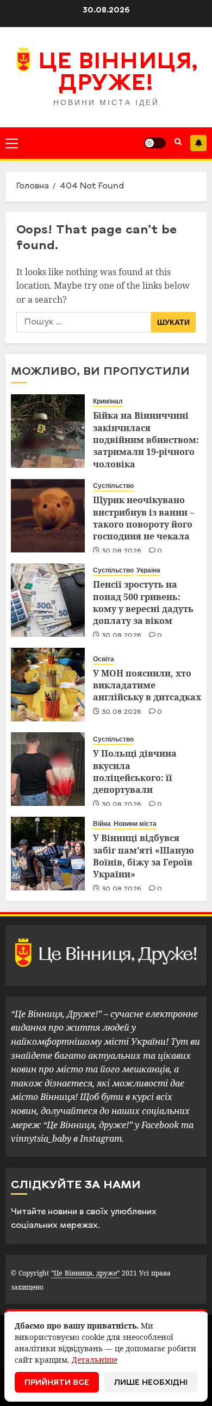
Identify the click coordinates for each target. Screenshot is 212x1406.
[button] (11, 143)
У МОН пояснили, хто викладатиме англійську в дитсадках (147, 685)
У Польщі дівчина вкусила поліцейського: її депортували (135, 771)
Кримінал (108, 401)
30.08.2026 (122, 551)
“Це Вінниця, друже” (85, 1273)
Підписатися (198, 143)
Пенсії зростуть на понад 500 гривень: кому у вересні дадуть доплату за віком (143, 602)
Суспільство (113, 486)
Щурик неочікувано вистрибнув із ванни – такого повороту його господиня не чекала (143, 518)
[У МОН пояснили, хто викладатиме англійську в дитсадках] (48, 684)
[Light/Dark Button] (155, 143)
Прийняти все (56, 1383)
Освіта (103, 659)
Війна (102, 824)
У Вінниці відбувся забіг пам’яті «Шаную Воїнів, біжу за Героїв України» (143, 856)
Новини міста (135, 824)
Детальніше (94, 1360)
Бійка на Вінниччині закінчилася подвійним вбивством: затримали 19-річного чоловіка (146, 439)
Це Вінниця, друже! (117, 73)
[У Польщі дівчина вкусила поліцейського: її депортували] (48, 769)
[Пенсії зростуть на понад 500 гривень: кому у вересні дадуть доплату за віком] (48, 600)
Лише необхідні (151, 1383)
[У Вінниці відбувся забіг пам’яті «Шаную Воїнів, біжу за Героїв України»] (48, 853)
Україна (148, 570)
